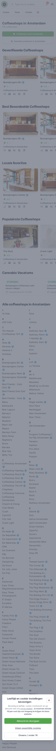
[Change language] (49, 700)
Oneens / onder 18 (28, 735)
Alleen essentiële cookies (28, 728)
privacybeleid (26, 708)
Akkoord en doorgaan (28, 721)
